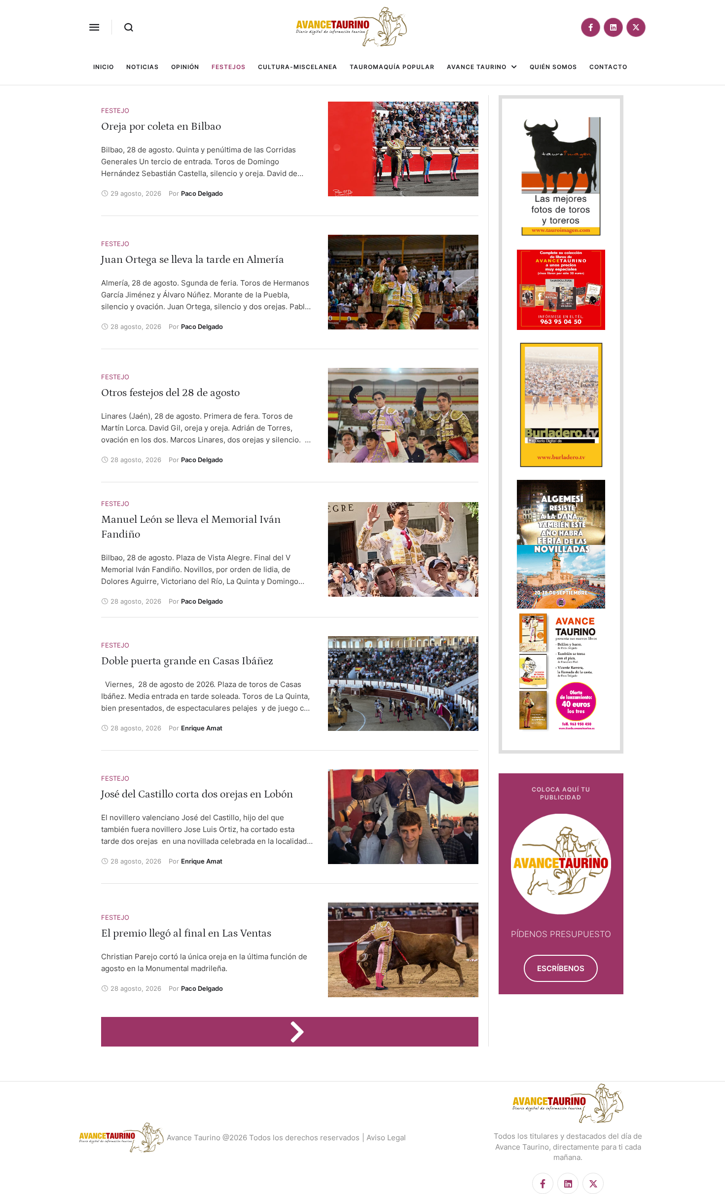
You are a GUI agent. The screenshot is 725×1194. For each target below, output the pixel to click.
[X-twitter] (636, 27)
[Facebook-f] (590, 27)
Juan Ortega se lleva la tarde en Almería (192, 259)
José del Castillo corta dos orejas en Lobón (197, 794)
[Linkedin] (613, 27)
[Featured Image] (403, 149)
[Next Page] (302, 1032)
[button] (94, 27)
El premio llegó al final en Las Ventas (186, 933)
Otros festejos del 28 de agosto (170, 393)
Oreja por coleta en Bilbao (161, 126)
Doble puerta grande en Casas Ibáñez (187, 661)
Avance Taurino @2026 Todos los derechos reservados (263, 1137)
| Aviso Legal (384, 1137)
